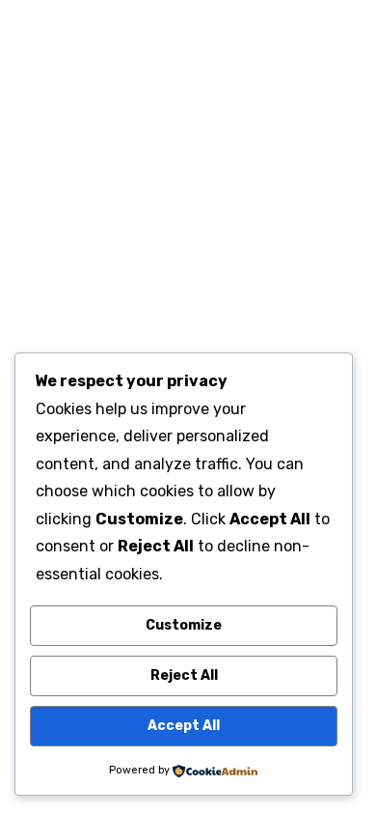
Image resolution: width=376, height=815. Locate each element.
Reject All (184, 675)
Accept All (184, 725)
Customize (184, 625)
